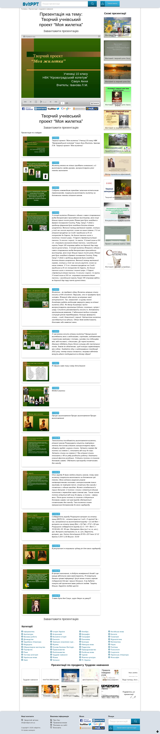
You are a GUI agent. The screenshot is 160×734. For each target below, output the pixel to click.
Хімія (26, 660)
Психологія (115, 650)
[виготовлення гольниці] (90, 675)
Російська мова (88, 652)
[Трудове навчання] (31, 675)
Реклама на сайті (60, 725)
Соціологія (115, 652)
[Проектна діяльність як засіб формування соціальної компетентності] (117, 143)
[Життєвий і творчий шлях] (117, 27)
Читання (56, 660)
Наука (113, 644)
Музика (55, 644)
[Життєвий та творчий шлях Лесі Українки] (117, 120)
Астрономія (57, 634)
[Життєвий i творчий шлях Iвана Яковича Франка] (117, 97)
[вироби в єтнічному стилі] (110, 691)
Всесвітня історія (59, 637)
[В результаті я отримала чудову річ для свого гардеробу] (36, 554)
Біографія (86, 634)
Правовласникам (60, 723)
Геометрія (115, 637)
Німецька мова (88, 644)
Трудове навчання (60, 655)
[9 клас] (70, 675)
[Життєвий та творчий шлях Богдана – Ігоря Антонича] (117, 74)
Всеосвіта (57, 728)
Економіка (86, 639)
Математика (116, 642)
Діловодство (29, 639)
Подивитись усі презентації (129, 693)
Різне (26, 652)
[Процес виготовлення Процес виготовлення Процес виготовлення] (36, 421)
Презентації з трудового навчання (41, 9)
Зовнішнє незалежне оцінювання (64, 642)
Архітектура (28, 634)
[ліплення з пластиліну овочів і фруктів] (110, 675)
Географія (86, 637)
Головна (24, 9)
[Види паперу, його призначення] (130, 675)
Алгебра (85, 632)
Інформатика (29, 632)
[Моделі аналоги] (36, 396)
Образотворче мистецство (34, 647)
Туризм (85, 655)
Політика (114, 647)
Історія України (59, 632)
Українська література (120, 655)
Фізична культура (89, 657)
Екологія (56, 639)
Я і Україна (86, 660)
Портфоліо (28, 650)
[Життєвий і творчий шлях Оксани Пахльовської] (117, 50)
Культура (85, 642)
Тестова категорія (31, 655)
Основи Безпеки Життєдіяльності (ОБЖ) (64, 647)
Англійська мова (117, 632)
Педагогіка (86, 647)
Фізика (55, 657)
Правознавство (59, 650)
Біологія (114, 634)
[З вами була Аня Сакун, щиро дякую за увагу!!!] (36, 604)
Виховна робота (30, 637)
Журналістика (116, 639)
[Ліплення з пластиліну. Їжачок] (50, 691)
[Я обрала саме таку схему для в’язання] (36, 372)
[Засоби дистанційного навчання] (70, 691)
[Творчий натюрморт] (117, 189)
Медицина (28, 644)
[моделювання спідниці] (31, 691)
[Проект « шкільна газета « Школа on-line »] (117, 236)
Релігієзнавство (59, 652)
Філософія (115, 657)
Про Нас (56, 720)
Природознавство (89, 650)
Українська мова (30, 657)
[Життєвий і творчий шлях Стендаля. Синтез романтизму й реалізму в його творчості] (117, 259)
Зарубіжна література (32, 642)
